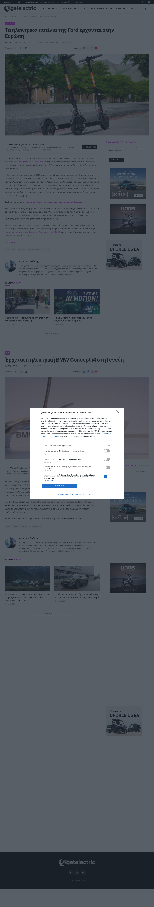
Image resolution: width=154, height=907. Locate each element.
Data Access (77, 494)
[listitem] (77, 445)
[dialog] (77, 453)
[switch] (107, 450)
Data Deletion (63, 494)
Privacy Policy (90, 494)
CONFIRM (59, 486)
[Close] (118, 412)
